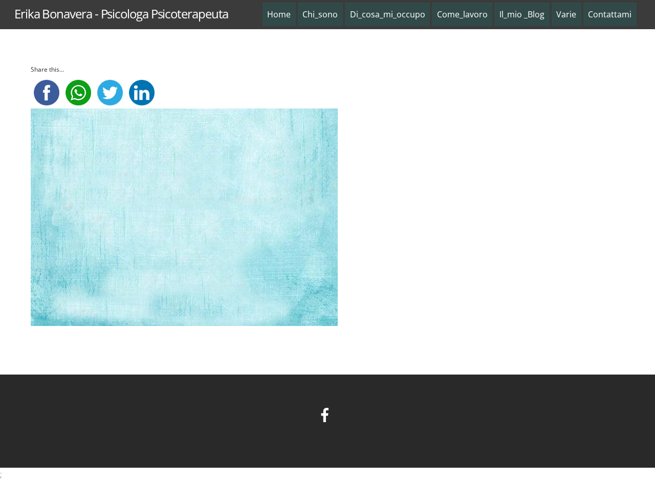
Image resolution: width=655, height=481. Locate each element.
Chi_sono (320, 14)
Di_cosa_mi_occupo (387, 14)
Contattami (609, 14)
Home (279, 14)
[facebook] (327, 414)
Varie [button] (566, 14)
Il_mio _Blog (521, 14)
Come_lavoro (462, 14)
